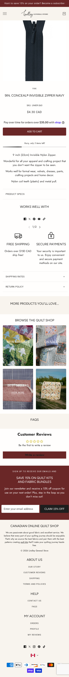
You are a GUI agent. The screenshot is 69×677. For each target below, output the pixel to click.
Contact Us (34, 601)
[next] (40, 227)
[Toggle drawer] (5, 13)
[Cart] (64, 14)
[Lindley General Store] (34, 14)
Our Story (34, 567)
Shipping (34, 578)
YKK (34, 88)
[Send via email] (39, 219)
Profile (34, 629)
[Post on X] (29, 219)
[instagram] (34, 647)
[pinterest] (39, 647)
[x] (29, 646)
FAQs (34, 606)
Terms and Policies (34, 584)
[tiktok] (44, 647)
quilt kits (24, 542)
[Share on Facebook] (25, 219)
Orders (34, 623)
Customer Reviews (34, 572)
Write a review (34, 455)
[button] (44, 219)
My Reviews (34, 635)
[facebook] (25, 647)
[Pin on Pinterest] (34, 219)
